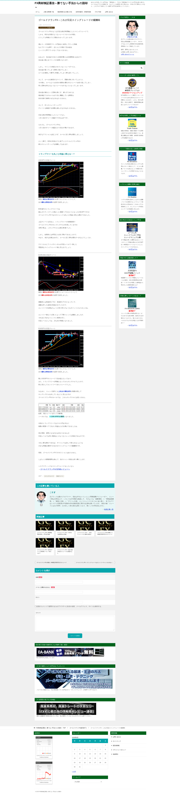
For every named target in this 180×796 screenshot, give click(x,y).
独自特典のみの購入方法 (65, 12)
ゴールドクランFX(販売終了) (46, 27)
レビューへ (133, 107)
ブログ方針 (98, 12)
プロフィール (132, 37)
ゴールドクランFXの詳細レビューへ (55, 469)
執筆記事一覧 (108, 509)
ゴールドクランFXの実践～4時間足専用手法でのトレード (104, 533)
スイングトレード (49, 476)
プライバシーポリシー (119, 750)
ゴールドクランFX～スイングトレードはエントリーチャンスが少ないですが (95, 562)
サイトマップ (117, 741)
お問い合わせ (109, 12)
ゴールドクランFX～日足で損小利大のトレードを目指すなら (65, 551)
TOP (51, 728)
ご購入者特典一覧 (48, 12)
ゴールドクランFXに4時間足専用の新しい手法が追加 (44, 533)
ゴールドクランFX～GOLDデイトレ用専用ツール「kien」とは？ (44, 551)
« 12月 (74, 771)
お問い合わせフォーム (127, 54)
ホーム (38, 12)
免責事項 (115, 754)
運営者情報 (116, 745)
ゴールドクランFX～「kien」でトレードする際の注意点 (85, 533)
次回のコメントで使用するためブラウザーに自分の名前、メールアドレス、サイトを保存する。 (69, 606)
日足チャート (59, 476)
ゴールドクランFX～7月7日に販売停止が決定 (64, 533)
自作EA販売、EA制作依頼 (83, 12)
